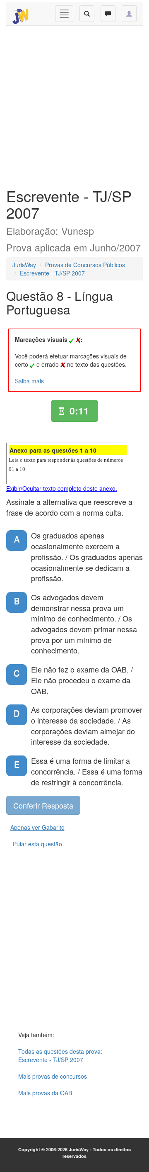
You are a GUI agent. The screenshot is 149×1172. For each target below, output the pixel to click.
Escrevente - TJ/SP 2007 (52, 273)
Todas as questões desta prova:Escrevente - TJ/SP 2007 (60, 1055)
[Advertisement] (74, 104)
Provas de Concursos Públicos (85, 265)
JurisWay (24, 265)
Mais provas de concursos (52, 1076)
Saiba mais (29, 381)
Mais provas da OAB (45, 1093)
